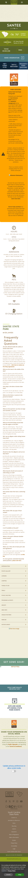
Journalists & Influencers (14, 820)
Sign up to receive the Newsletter (14, 855)
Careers (14, 829)
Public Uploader (13, 744)
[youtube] (21, 801)
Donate (14, 840)
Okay (19, 874)
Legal (14, 848)
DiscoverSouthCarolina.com (14, 859)
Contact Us (14, 817)
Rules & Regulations (14, 834)
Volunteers (14, 831)
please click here (16, 560)
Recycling (14, 826)
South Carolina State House (14, 851)
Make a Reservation (14, 837)
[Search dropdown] (6, 2)
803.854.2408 (6, 51)
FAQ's (14, 823)
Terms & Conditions (16, 746)
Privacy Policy (14, 843)
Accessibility (14, 846)
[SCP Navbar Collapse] (21, 2)
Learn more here (15, 198)
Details (8, 874)
